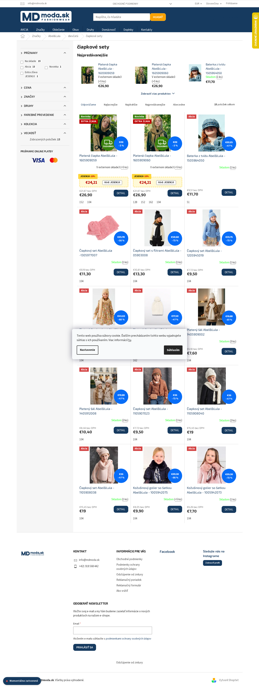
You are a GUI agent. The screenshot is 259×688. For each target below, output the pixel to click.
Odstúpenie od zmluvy (129, 575)
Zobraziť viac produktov (156, 93)
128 (135, 202)
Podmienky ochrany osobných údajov (128, 567)
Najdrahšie (131, 105)
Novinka (55, 67)
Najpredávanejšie (155, 105)
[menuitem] (24, 30)
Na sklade (33, 61)
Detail (121, 193)
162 (151, 202)
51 (188, 202)
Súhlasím (173, 350)
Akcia (30, 67)
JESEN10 (112, 182)
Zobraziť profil (212, 562)
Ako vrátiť (122, 591)
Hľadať (158, 17)
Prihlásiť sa (84, 647)
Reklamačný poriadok (128, 580)
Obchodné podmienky (125, 4)
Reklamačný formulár (128, 585)
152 (81, 202)
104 (89, 202)
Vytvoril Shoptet (229, 680)
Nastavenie (87, 350)
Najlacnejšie (111, 105)
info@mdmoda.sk (89, 560)
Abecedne (179, 105)
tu (129, 340)
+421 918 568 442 (88, 566)
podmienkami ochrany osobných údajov (128, 639)
